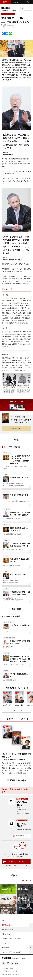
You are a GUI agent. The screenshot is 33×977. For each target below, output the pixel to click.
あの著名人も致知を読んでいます (12, 939)
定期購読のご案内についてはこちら (17, 865)
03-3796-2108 (21, 825)
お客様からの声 (6, 943)
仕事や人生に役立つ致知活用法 (11, 952)
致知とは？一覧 (26, 880)
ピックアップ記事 (7, 929)
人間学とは (5, 948)
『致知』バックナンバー (9, 934)
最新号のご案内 (6, 925)
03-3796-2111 (21, 803)
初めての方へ (6, 921)
